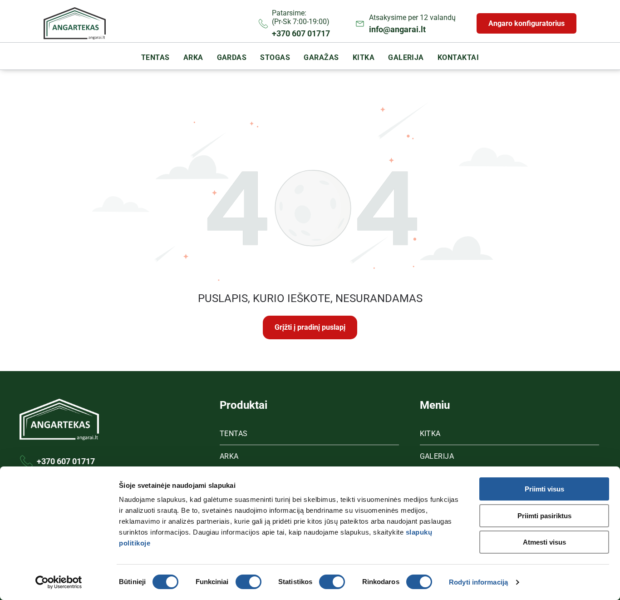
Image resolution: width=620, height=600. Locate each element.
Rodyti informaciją (478, 582)
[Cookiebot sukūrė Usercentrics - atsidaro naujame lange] (58, 582)
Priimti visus (544, 489)
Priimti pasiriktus (544, 516)
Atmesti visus (544, 542)
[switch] (248, 582)
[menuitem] (155, 57)
